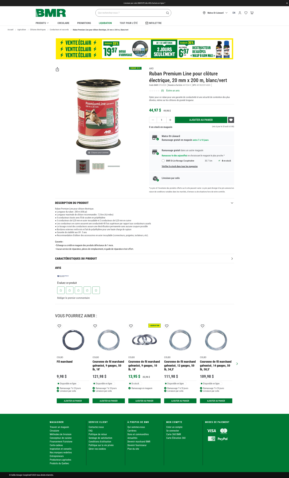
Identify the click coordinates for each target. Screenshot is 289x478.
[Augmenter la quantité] (170, 120)
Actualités (132, 438)
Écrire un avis (172, 90)
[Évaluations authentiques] (63, 276)
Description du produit (72, 203)
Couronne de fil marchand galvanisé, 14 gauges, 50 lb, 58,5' (216, 365)
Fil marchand (65, 361)
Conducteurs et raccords (59, 29)
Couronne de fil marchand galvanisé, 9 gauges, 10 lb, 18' (144, 365)
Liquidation (105, 23)
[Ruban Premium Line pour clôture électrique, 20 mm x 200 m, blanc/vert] (83, 166)
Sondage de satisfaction (100, 438)
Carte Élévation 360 (176, 438)
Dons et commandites (138, 434)
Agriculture (21, 29)
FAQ (91, 430)
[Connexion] (239, 12)
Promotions (84, 23)
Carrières (131, 430)
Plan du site (133, 448)
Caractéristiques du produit (76, 258)
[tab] (144, 202)
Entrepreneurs (57, 456)
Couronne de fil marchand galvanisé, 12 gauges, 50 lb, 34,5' (180, 365)
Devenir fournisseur (137, 445)
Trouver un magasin (59, 427)
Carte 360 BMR (173, 434)
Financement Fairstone (61, 441)
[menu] (144, 23)
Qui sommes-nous (136, 427)
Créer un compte (174, 427)
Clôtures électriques (38, 29)
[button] (60, 290)
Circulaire (63, 23)
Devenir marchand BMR (138, 441)
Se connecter (172, 430)
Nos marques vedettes (61, 452)
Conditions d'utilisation (100, 441)
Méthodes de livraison (60, 434)
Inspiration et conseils (60, 448)
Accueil (10, 29)
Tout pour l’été (129, 23)
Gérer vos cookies (97, 448)
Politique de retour (98, 434)
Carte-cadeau (56, 445)
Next (236, 363)
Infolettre (155, 23)
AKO (151, 68)
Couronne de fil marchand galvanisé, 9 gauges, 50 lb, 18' (108, 365)
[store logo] (51, 13)
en (234, 12)
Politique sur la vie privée (101, 445)
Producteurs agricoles (60, 459)
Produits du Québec (59, 463)
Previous (52, 363)
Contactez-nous (96, 427)
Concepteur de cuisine (61, 438)
